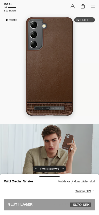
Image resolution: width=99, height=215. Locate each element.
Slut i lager (49, 205)
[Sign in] (73, 6)
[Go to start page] (10, 7)
